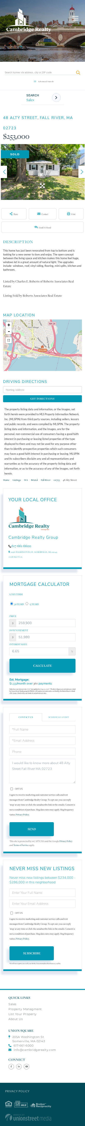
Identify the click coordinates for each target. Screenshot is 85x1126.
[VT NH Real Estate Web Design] (42, 1117)
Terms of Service (21, 845)
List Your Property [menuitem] (22, 1014)
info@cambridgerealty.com (35, 1050)
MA (26, 480)
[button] (78, 72)
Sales (30, 99)
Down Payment (18, 630)
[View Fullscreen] (9, 340)
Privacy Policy (22, 814)
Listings (17, 480)
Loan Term (16, 594)
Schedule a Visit (58, 717)
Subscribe (31, 953)
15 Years (34, 604)
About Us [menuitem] (15, 1019)
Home (6, 480)
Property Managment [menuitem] (25, 1009)
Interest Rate (18, 644)
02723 (57, 480)
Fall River (46, 480)
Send (32, 829)
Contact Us (15, 557)
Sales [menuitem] (12, 1004)
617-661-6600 (21, 545)
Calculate (42, 665)
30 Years (19, 604)
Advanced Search (46, 81)
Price (12, 616)
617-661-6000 (23, 1045)
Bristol (34, 480)
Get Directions (42, 398)
